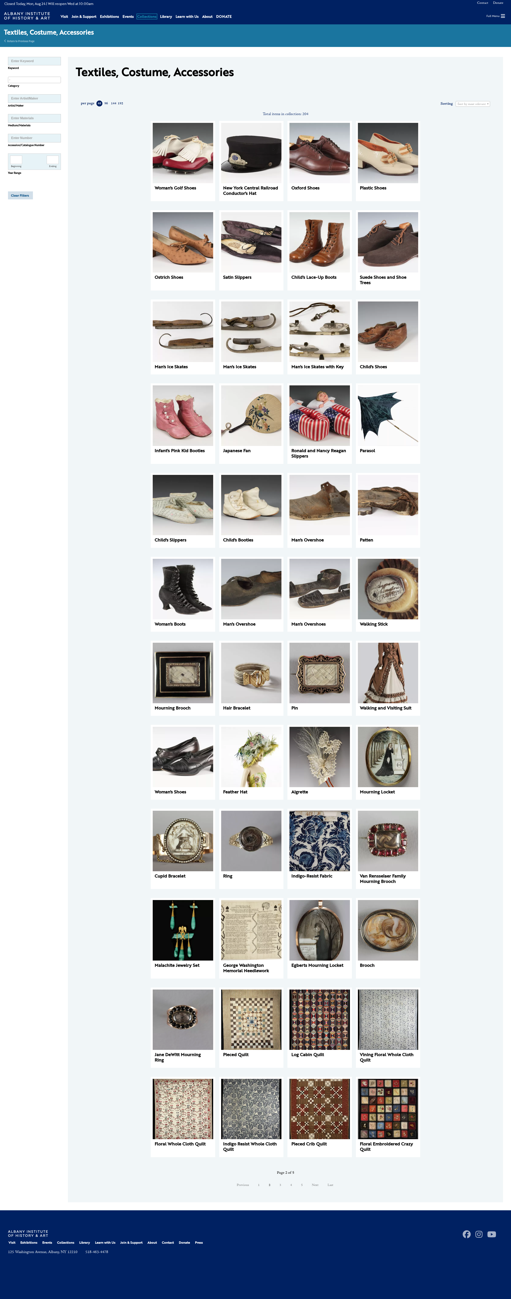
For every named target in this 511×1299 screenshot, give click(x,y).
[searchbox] (34, 80)
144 (113, 103)
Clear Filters (20, 195)
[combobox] (34, 80)
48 (99, 103)
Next (315, 1185)
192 (120, 103)
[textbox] (473, 104)
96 (106, 103)
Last (330, 1185)
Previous (243, 1185)
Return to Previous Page (21, 41)
